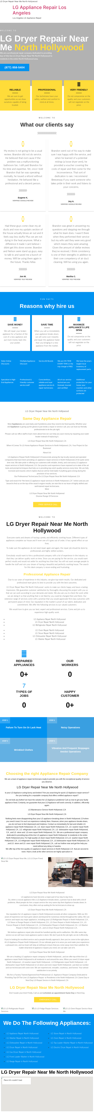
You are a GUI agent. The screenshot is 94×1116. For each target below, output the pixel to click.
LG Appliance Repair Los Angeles (39, 10)
